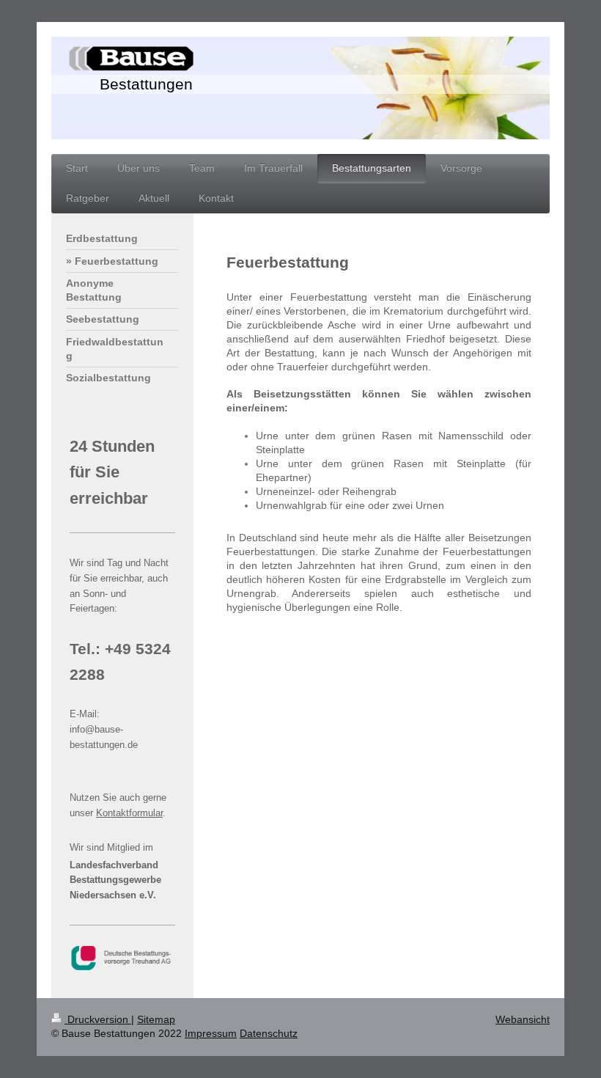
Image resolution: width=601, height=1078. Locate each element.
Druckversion (97, 1019)
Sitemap (156, 1019)
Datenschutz (269, 1033)
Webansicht (522, 1019)
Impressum (211, 1033)
